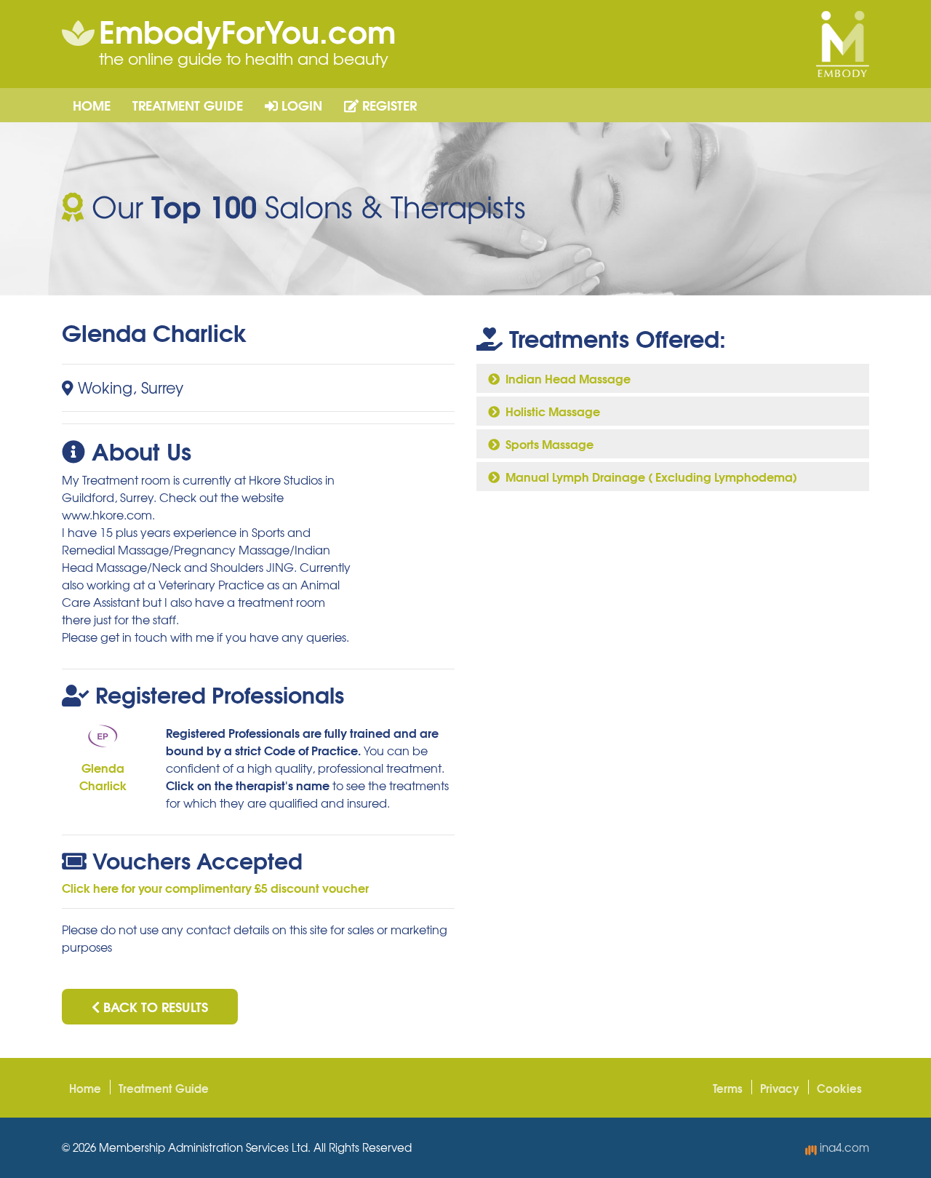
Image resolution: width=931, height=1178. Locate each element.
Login (300, 105)
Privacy (779, 1088)
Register (388, 105)
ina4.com (843, 1147)
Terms (728, 1088)
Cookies (839, 1088)
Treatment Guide (187, 105)
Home (92, 105)
